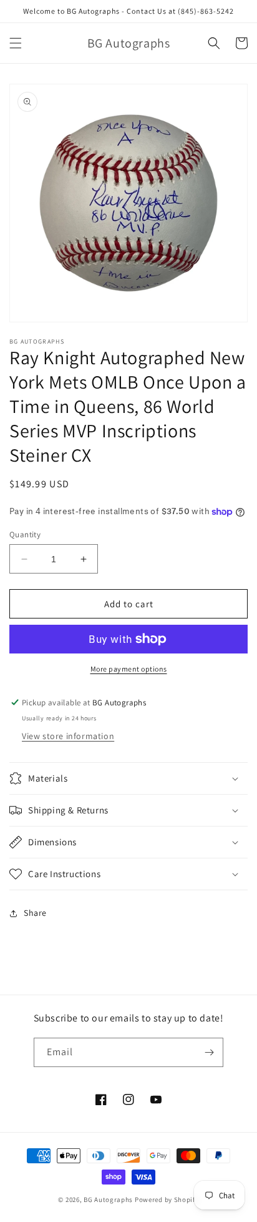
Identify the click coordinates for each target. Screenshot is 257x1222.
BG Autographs (108, 1199)
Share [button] (35, 912)
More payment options (128, 668)
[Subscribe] (209, 1052)
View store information (68, 736)
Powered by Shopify (167, 1199)
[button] (15, 43)
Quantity (25, 534)
